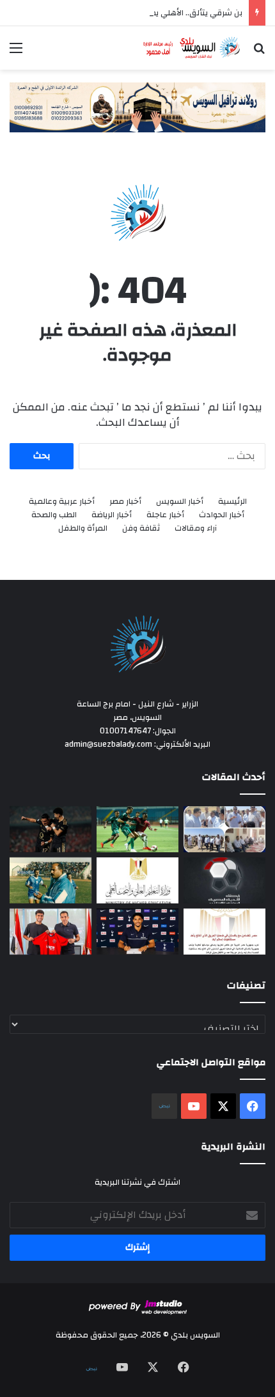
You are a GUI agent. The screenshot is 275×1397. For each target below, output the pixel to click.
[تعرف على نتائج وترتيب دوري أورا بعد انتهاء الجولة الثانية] (137, 829)
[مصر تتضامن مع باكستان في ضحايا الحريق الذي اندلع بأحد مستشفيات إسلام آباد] (224, 932)
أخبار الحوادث (221, 515)
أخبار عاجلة (165, 515)
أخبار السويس (179, 501)
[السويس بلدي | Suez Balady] (192, 48)
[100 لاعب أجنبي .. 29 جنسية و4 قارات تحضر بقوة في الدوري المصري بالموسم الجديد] (224, 880)
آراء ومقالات (196, 528)
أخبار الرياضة (111, 515)
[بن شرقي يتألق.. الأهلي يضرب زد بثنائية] (50, 829)
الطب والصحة (54, 515)
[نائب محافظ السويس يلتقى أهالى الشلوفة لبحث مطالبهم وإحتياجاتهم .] (224, 829)
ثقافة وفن (141, 528)
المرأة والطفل (82, 528)
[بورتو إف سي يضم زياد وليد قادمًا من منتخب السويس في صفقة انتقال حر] (50, 932)
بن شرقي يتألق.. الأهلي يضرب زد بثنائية (174, 12)
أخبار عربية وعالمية (62, 501)
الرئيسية (232, 501)
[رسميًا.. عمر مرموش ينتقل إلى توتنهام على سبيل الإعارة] (137, 932)
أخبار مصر (125, 501)
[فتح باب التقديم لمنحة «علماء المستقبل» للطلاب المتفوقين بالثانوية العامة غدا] (137, 880)
